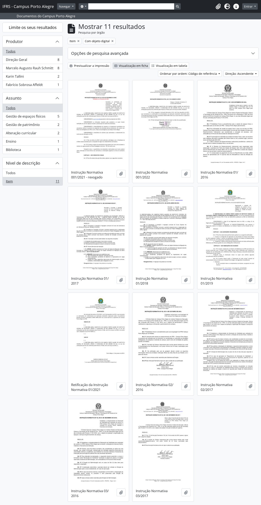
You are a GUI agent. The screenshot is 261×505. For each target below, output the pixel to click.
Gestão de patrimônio (32, 125)
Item (32, 182)
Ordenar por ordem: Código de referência (189, 74)
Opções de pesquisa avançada (99, 53)
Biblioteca (32, 150)
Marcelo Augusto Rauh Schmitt (32, 69)
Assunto (13, 98)
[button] (218, 6)
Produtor (14, 41)
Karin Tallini (32, 77)
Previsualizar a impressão (91, 66)
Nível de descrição (23, 163)
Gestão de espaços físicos (32, 117)
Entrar (248, 6)
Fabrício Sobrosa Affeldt (32, 86)
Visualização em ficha (133, 66)
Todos (10, 51)
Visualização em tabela (171, 66)
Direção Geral (32, 60)
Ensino (32, 142)
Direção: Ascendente (239, 74)
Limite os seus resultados (33, 27)
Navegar (65, 6)
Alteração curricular (32, 134)
